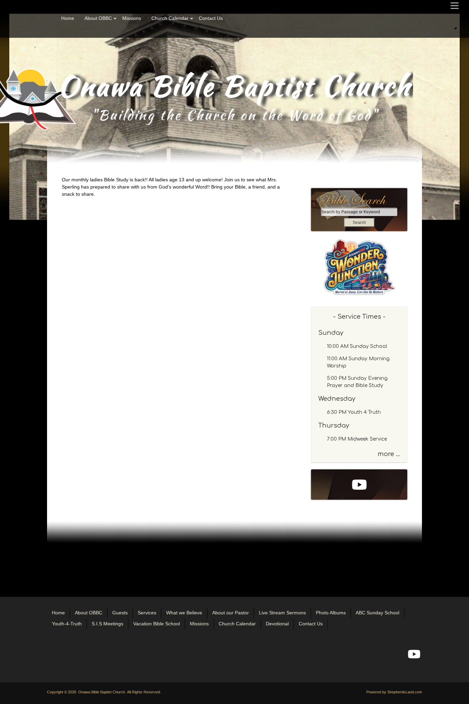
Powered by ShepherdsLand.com (394, 692)
